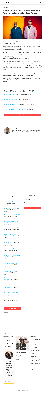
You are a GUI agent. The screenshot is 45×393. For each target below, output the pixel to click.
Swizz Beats (14, 84)
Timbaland (18, 84)
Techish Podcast (33, 336)
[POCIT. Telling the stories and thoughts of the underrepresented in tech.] (6, 2)
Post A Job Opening (19, 353)
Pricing (17, 360)
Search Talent (18, 355)
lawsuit (10, 84)
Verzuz (24, 84)
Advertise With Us (33, 335)
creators (30, 80)
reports (11, 52)
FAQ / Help (18, 358)
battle (18, 41)
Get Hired (18, 356)
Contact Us (18, 359)
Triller (21, 84)
